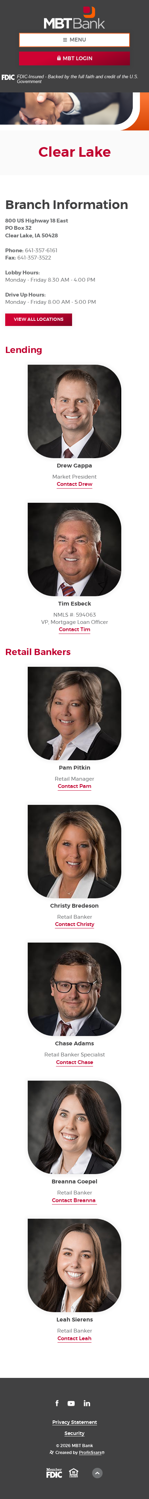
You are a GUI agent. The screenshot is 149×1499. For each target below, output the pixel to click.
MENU (78, 40)
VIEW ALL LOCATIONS (38, 319)
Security (74, 1433)
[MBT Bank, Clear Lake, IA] (74, 16)
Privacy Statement (74, 1422)
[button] (75, 484)
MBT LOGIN (77, 58)
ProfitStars (90, 1453)
